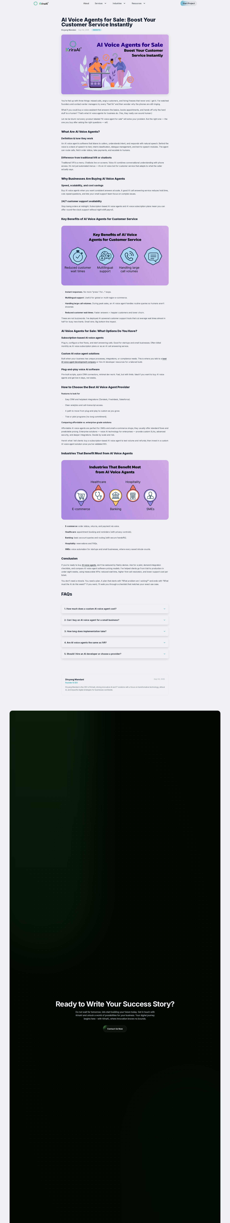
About (86, 3)
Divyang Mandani (68, 30)
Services (99, 3)
